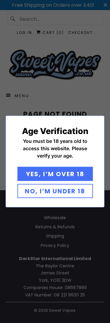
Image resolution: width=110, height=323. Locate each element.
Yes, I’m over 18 (55, 174)
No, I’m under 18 (55, 191)
